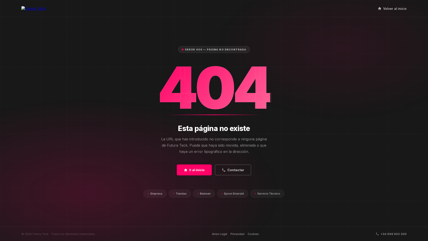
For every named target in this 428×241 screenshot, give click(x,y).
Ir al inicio (197, 170)
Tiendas (181, 193)
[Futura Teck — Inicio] (33, 8)
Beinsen (205, 193)
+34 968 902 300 (394, 234)
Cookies (253, 234)
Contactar (235, 170)
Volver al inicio (395, 8)
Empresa (156, 193)
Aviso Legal (219, 234)
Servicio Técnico (268, 193)
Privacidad (237, 234)
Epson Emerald (234, 193)
